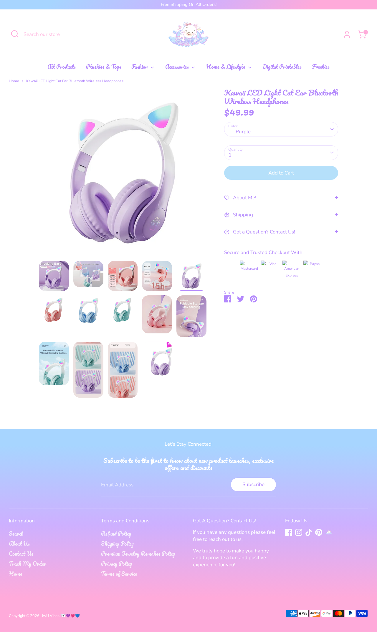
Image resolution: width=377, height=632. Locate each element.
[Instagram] (298, 532)
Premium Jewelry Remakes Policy (138, 553)
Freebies (321, 67)
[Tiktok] (308, 532)
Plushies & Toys (103, 67)
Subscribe (253, 484)
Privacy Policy (116, 563)
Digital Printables (282, 67)
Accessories (177, 67)
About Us (19, 543)
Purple (243, 131)
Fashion (140, 67)
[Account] (347, 34)
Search (16, 533)
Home (14, 81)
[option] (123, 174)
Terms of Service (119, 573)
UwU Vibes (49, 615)
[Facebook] (288, 532)
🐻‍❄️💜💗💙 (70, 615)
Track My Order (27, 563)
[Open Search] (15, 34)
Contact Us (21, 553)
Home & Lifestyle (226, 67)
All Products (61, 67)
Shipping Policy (117, 543)
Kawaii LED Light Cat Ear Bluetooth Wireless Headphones (74, 81)
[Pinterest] (318, 532)
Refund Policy (116, 533)
